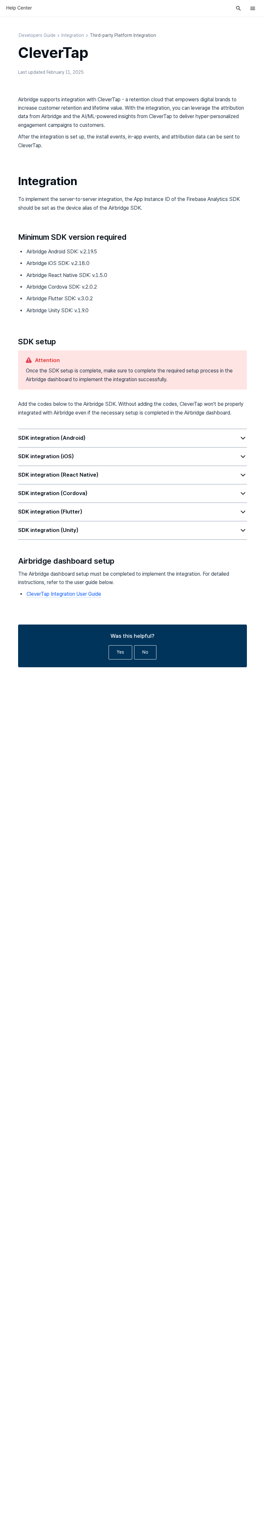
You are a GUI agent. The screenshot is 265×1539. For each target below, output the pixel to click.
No (145, 652)
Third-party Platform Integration (123, 35)
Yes (120, 652)
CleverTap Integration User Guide (63, 594)
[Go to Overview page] (19, 8)
